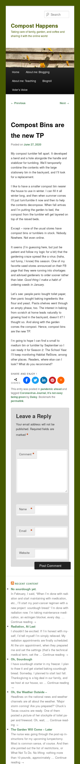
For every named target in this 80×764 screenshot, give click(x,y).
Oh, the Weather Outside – (29, 692)
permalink (17, 401)
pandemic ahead (51, 389)
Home (15, 72)
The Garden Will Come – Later (31, 729)
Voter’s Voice (20, 89)
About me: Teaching (24, 81)
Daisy (33, 397)
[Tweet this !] (35, 380)
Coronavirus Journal (33, 393)
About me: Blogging (38, 72)
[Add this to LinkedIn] (43, 380)
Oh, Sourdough (21, 659)
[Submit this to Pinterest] (52, 380)
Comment (26, 454)
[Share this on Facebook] (26, 380)
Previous (18, 103)
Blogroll (47, 81)
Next (64, 103)
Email (25, 530)
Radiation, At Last (23, 626)
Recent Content (26, 583)
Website (24, 553)
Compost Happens (34, 25)
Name (25, 509)
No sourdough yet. (23, 589)
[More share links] (60, 380)
